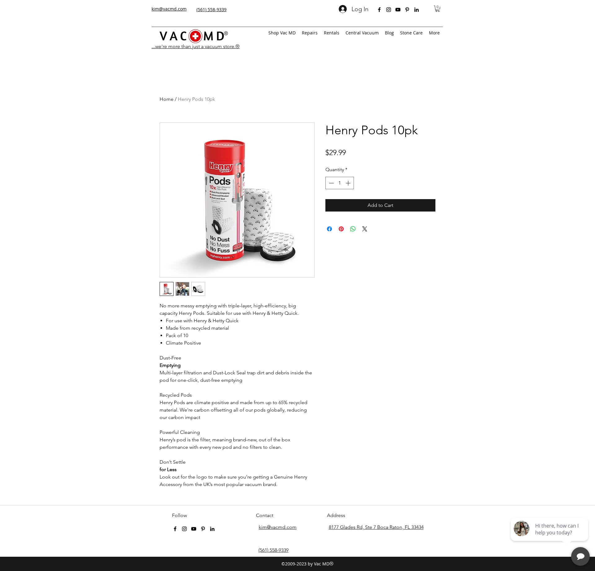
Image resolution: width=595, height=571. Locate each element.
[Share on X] (364, 229)
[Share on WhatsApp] (353, 229)
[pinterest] (407, 10)
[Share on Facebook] (329, 229)
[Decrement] (330, 183)
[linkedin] (416, 10)
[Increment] (348, 183)
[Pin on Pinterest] (341, 229)
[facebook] (379, 10)
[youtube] (398, 10)
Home (167, 99)
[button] (437, 9)
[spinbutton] (339, 183)
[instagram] (389, 10)
